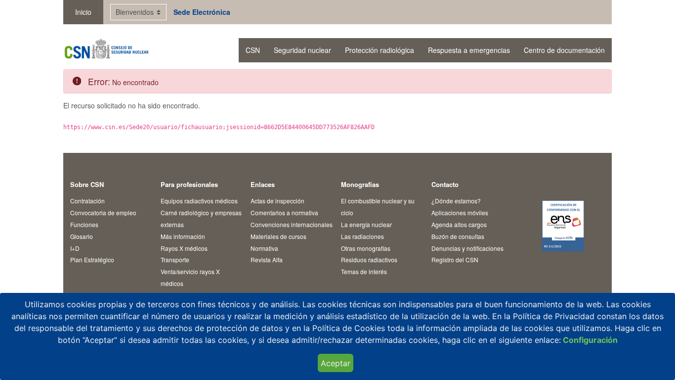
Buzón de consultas (457, 236)
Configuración (589, 340)
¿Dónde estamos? (456, 200)
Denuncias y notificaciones (467, 248)
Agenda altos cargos (459, 224)
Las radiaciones (362, 236)
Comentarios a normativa (284, 212)
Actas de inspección (277, 200)
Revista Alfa (267, 259)
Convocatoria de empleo (103, 212)
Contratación (87, 200)
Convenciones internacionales (292, 224)
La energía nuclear (366, 224)
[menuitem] (253, 50)
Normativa (264, 248)
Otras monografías (365, 248)
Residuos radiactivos (369, 259)
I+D (75, 248)
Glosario (81, 236)
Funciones (84, 224)
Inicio (83, 12)
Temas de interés (364, 271)
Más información (183, 236)
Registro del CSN (454, 259)
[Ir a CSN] (106, 50)
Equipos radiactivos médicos (199, 200)
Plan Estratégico (92, 259)
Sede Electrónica (201, 12)
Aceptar (335, 363)
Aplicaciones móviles (459, 212)
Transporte (175, 259)
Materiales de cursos (278, 236)
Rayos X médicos (184, 248)
